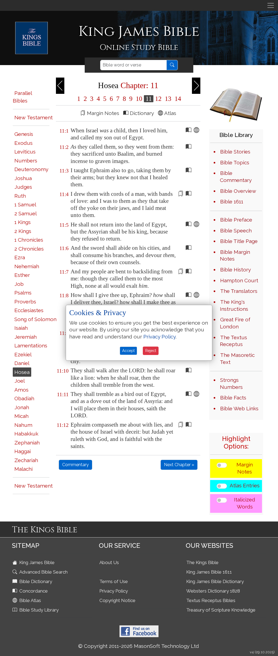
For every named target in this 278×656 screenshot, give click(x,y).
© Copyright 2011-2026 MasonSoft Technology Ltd (138, 646)
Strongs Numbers (231, 383)
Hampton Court (239, 280)
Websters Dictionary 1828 (213, 591)
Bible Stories (235, 152)
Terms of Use (113, 581)
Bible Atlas (29, 600)
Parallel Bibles (22, 97)
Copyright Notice (117, 600)
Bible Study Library (38, 610)
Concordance (33, 591)
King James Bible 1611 (209, 572)
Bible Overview (238, 191)
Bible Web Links (239, 408)
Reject (150, 350)
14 (177, 98)
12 (158, 98)
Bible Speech (236, 230)
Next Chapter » (179, 464)
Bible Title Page (239, 241)
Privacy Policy (113, 591)
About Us (109, 562)
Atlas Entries (245, 485)
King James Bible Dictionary (215, 581)
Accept (128, 350)
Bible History (235, 270)
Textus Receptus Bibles (210, 600)
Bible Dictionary (35, 581)
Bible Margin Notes (235, 255)
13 (168, 98)
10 (139, 98)
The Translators (238, 291)
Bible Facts (233, 398)
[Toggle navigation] (270, 5)
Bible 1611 (231, 201)
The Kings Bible (202, 562)
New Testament (33, 117)
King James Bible (36, 562)
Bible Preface (236, 220)
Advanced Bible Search (43, 572)
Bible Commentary (236, 176)
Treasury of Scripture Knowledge (220, 610)
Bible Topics (234, 162)
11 (148, 98)
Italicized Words (244, 503)
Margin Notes (244, 468)
